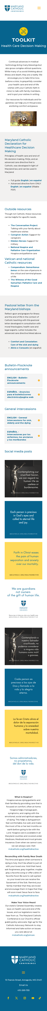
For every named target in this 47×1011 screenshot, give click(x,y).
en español (36, 180)
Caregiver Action (19, 235)
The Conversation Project (24, 225)
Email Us (23, 985)
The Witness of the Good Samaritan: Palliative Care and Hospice (26, 283)
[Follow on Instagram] (24, 998)
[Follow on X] (16, 998)
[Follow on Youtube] (33, 998)
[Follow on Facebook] (8, 998)
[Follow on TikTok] (39, 998)
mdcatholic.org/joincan (23, 935)
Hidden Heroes (18, 241)
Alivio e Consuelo (20, 348)
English (25, 180)
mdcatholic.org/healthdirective (23, 849)
